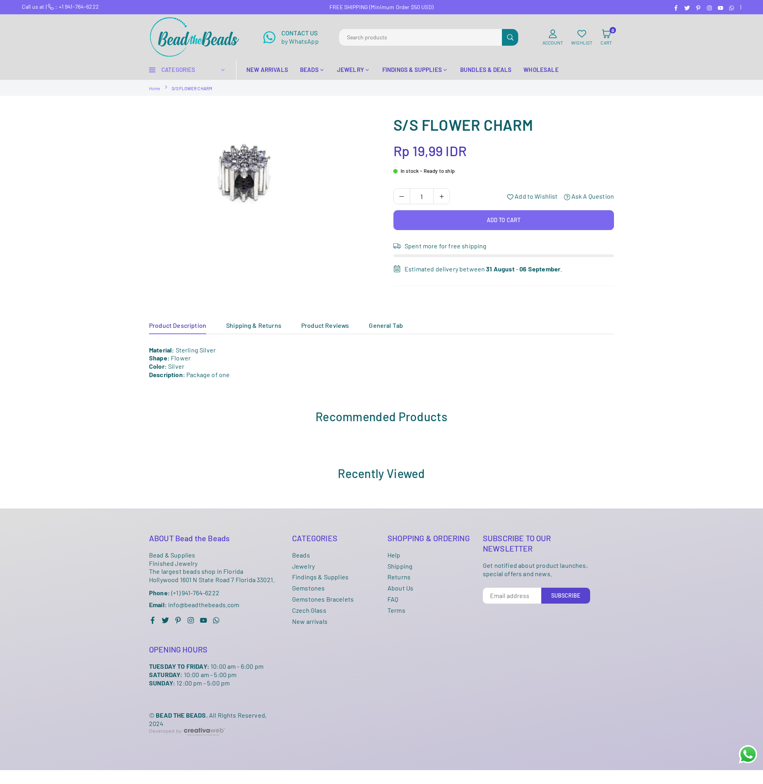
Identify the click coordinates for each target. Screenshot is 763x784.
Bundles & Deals (485, 69)
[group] (262, 179)
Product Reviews (325, 325)
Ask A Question (592, 196)
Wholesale (540, 69)
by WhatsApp (300, 37)
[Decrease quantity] (402, 196)
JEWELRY (350, 69)
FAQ (392, 599)
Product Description (177, 325)
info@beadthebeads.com (194, 605)
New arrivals (309, 621)
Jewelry (303, 566)
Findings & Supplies (320, 577)
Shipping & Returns (253, 325)
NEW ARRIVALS (267, 69)
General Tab (386, 325)
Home (155, 88)
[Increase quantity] (441, 196)
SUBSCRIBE (565, 595)
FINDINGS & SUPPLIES (412, 69)
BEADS (309, 69)
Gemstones (308, 588)
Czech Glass (309, 610)
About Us (400, 588)
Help (394, 555)
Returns (399, 577)
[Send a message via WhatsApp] (748, 754)
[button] (606, 37)
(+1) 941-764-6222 (184, 592)
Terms (396, 610)
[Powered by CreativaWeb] (187, 741)
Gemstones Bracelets (323, 599)
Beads (301, 555)
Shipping (399, 566)
